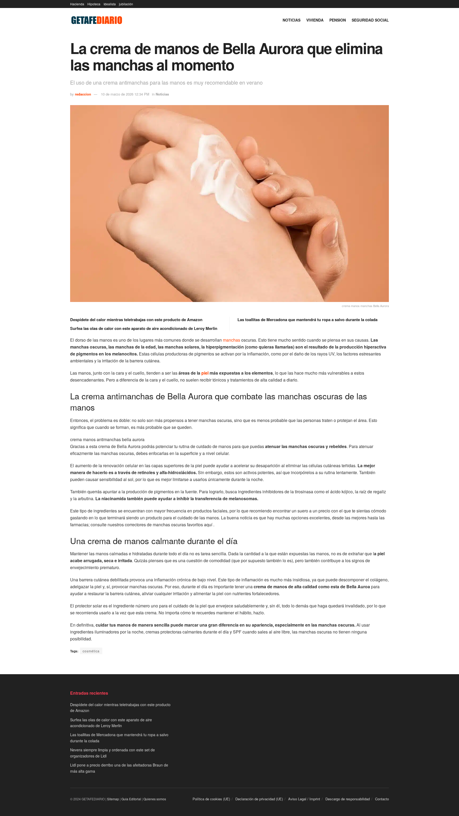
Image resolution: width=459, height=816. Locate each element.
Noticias (291, 20)
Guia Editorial (131, 799)
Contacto (382, 798)
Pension (337, 20)
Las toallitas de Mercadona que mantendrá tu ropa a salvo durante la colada (307, 319)
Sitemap (113, 799)
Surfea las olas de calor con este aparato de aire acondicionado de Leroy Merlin (143, 328)
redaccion (83, 94)
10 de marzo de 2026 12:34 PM (125, 94)
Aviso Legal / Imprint (304, 798)
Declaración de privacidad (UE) (259, 798)
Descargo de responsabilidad (347, 798)
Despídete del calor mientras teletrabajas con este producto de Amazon (136, 319)
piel (205, 373)
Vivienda (315, 20)
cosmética (91, 651)
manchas (231, 340)
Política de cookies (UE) (211, 798)
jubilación (126, 4)
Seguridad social (370, 20)
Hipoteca (93, 4)
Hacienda (77, 4)
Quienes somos (154, 799)
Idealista (110, 4)
